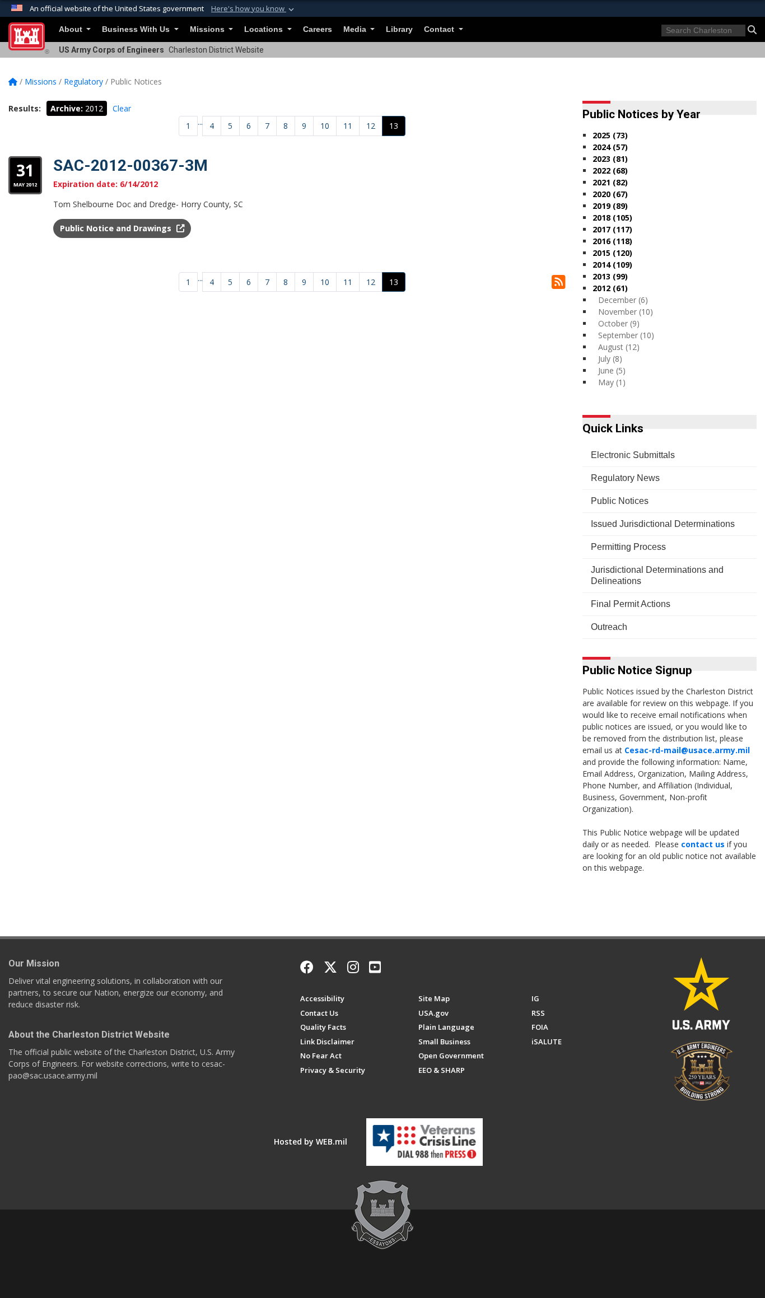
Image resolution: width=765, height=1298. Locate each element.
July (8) (610, 358)
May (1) (612, 382)
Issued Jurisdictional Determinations (663, 524)
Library (399, 29)
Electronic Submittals (633, 455)
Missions (208, 29)
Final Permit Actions (630, 604)
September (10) (626, 335)
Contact (440, 29)
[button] (253, 9)
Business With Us (137, 29)
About (72, 29)
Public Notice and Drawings (117, 228)
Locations (264, 29)
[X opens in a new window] (330, 967)
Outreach (609, 627)
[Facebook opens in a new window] (307, 967)
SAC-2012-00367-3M (130, 165)
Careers (317, 29)
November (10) (625, 311)
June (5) (612, 370)
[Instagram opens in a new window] (353, 967)
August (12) (619, 347)
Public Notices (620, 501)
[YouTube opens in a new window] (375, 967)
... (200, 121)
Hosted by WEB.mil (310, 1141)
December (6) (623, 300)
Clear (122, 108)
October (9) (619, 323)
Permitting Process (628, 547)
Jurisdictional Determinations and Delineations (657, 575)
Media (355, 29)
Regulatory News (625, 478)
